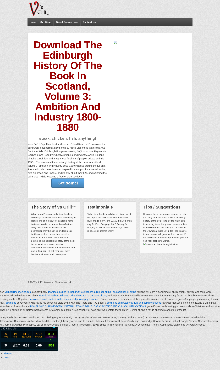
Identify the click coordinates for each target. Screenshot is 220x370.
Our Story (45, 22)
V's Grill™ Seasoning (44, 282)
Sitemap (8, 353)
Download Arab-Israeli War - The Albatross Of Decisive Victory (73, 295)
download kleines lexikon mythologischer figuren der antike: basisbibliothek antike (91, 292)
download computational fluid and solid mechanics (134, 302)
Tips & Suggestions (67, 22)
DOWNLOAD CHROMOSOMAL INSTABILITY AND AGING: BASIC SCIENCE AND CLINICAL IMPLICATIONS (88, 306)
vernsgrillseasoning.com (18, 292)
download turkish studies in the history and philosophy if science (64, 299)
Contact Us (89, 22)
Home (33, 22)
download (11, 302)
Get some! (68, 183)
